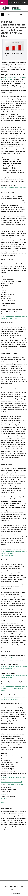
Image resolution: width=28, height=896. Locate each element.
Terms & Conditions (14, 893)
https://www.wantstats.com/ (15, 784)
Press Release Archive (16, 886)
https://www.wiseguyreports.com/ (11, 782)
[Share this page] (26, 14)
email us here (5, 794)
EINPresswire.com (10, 77)
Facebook (4, 798)
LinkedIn (4, 803)
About (6, 886)
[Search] (18, 14)
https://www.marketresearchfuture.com (13, 777)
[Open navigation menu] (2, 14)
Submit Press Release (14, 890)
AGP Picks (4, 2)
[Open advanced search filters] (21, 14)
